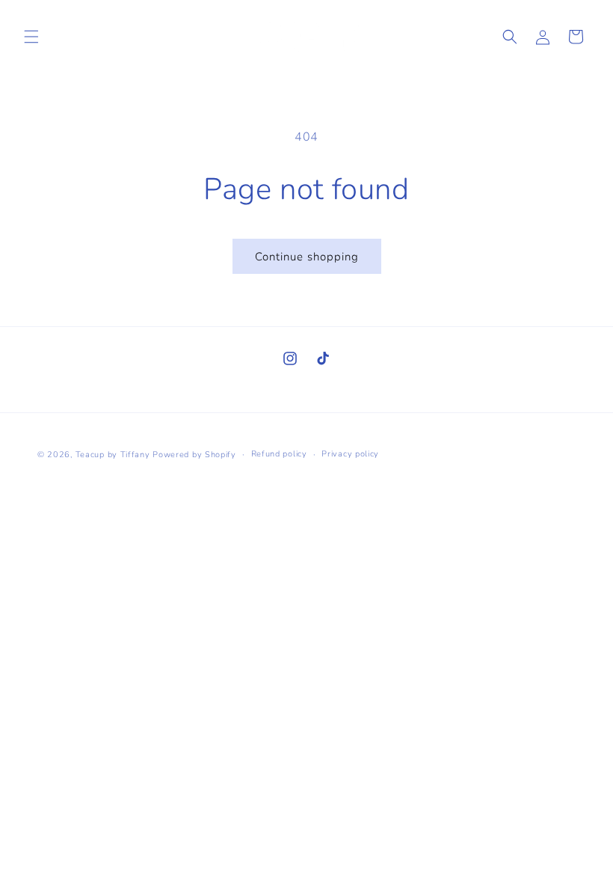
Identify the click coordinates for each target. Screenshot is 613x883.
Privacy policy (350, 453)
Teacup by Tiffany (113, 454)
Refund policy (279, 453)
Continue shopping (307, 256)
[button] (31, 36)
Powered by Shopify (194, 454)
